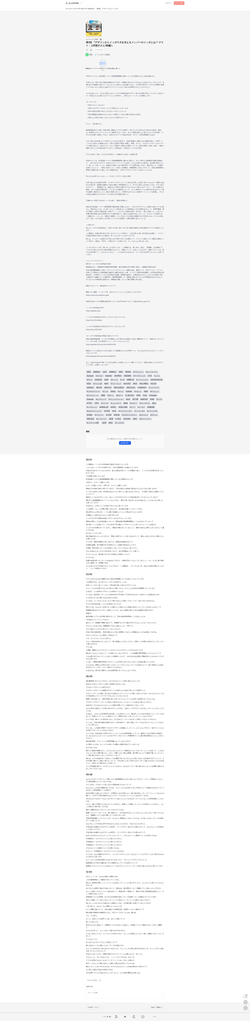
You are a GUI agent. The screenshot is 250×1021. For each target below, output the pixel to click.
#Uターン (119, 395)
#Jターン (110, 395)
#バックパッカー (142, 380)
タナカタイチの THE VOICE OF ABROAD (80, 9)
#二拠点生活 (129, 395)
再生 (91, 55)
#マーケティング (139, 376)
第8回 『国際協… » (156, 1007)
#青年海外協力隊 (156, 380)
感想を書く (126, 443)
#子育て (89, 403)
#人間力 (118, 419)
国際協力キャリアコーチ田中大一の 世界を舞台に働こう (103, 68)
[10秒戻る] (116, 1016)
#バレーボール (144, 403)
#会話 (128, 399)
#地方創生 (127, 419)
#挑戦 (146, 391)
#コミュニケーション (116, 399)
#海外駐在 (90, 387)
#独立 (111, 423)
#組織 (125, 403)
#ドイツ (132, 407)
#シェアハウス (154, 387)
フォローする (99, 50)
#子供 (150, 376)
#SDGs (113, 391)
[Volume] (109, 1017)
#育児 (97, 403)
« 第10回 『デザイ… (94, 1007)
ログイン (168, 3)
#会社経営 (127, 383)
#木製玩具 (98, 380)
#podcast (90, 376)
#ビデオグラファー (93, 391)
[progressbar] (125, 1012)
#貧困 (111, 419)
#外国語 (89, 415)
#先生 (145, 395)
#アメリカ (104, 403)
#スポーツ (133, 403)
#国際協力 (96, 372)
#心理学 (109, 415)
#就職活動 (150, 407)
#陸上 (154, 403)
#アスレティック (93, 395)
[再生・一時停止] (125, 1016)
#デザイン (154, 415)
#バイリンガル (152, 411)
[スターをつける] (87, 50)
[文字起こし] (101, 39)
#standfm (108, 376)
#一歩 (122, 380)
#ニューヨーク (116, 403)
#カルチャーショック (94, 411)
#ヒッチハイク (101, 419)
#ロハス (120, 391)
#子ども (89, 380)
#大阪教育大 (142, 387)
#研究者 (117, 415)
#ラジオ (105, 391)
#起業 (104, 423)
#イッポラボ (119, 423)
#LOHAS (129, 391)
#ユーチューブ (101, 399)
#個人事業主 (143, 383)
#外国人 (113, 407)
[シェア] (91, 49)
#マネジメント (138, 372)
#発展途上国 (103, 407)
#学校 (138, 395)
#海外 (105, 372)
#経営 (135, 383)
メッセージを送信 (103, 55)
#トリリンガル (139, 411)
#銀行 (135, 419)
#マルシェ (138, 391)
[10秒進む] (133, 1016)
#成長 (106, 380)
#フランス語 (97, 383)
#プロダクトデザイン (129, 415)
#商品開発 (127, 376)
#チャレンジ (154, 391)
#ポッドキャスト (152, 372)
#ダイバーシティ (145, 419)
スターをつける (92, 980)
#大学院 (107, 411)
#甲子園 (135, 399)
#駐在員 (99, 387)
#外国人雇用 (123, 407)
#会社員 (153, 383)
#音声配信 (118, 376)
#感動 (103, 395)
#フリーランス (116, 383)
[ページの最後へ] (245, 1008)
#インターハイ (92, 407)
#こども (157, 376)
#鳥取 (121, 372)
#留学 (106, 383)
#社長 (114, 411)
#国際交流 (130, 380)
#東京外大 (108, 387)
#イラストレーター (125, 411)
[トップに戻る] (245, 1002)
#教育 (89, 372)
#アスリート (99, 415)
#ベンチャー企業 (93, 423)
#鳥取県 (128, 372)
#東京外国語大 (119, 387)
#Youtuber (153, 395)
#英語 (89, 383)
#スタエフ (99, 376)
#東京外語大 (131, 387)
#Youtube (90, 399)
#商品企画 (90, 419)
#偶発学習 (144, 399)
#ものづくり (143, 415)
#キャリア (114, 380)
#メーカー (141, 407)
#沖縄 (152, 399)
